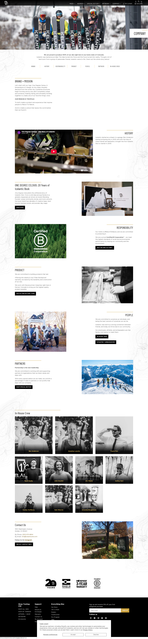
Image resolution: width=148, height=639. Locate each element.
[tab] (33, 66)
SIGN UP (125, 610)
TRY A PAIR (128, 3)
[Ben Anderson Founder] (34, 435)
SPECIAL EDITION (93, 3)
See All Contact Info (24, 544)
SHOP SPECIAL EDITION (23, 387)
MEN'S (72, 3)
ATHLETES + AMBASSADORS (106, 342)
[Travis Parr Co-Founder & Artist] (114, 435)
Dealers (53, 612)
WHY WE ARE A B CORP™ (105, 247)
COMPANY (116, 3)
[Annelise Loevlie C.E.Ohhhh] (74, 435)
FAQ (36, 607)
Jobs (52, 619)
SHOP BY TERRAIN (24, 611)
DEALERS (139, 3)
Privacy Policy (88, 630)
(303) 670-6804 (27, 534)
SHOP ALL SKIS (23, 609)
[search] (138, 1)
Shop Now (20, 207)
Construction (55, 614)
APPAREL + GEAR (24, 614)
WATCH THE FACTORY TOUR (25, 293)
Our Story (54, 607)
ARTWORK (105, 3)
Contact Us (38, 616)
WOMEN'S (80, 3)
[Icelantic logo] (6, 3)
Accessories (22, 619)
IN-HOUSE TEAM (102, 336)
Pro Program (55, 617)
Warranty (38, 614)
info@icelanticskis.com (29, 536)
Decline (96, 634)
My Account (39, 619)
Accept (73, 634)
